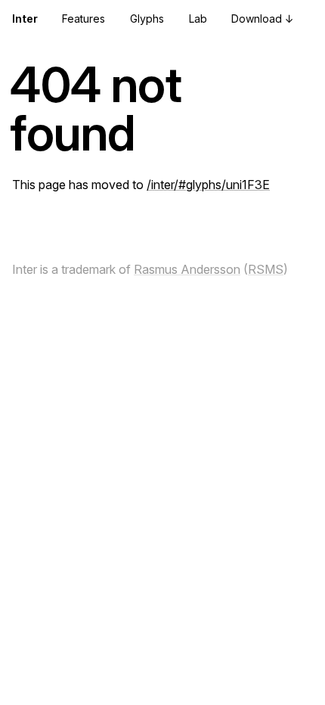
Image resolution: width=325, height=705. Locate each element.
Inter (25, 18)
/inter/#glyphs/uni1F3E (208, 184)
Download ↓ (262, 18)
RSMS (265, 269)
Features (83, 18)
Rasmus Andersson (187, 269)
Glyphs (147, 18)
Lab (198, 18)
